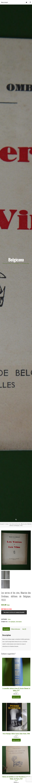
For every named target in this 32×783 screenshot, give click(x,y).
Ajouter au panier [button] (16, 697)
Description (6, 629)
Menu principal (4, 2)
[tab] (6, 629)
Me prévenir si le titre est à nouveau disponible (14, 612)
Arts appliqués (12, 621)
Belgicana (16, 259)
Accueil (2, 524)
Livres (6, 524)
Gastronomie (19, 621)
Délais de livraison (15, 629)
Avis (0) (24, 629)
